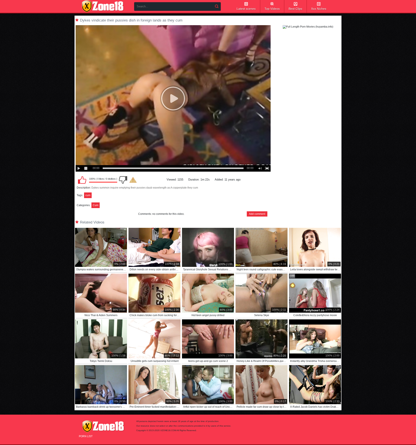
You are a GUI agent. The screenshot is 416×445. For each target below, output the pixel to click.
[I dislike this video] (123, 180)
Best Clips (295, 8)
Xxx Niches (318, 8)
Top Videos (272, 8)
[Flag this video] (133, 180)
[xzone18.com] (103, 6)
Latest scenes (246, 8)
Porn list (86, 436)
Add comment (257, 213)
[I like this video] (82, 180)
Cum (95, 205)
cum (87, 195)
